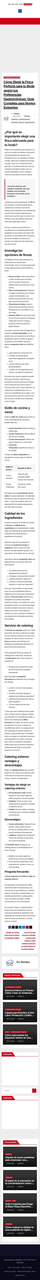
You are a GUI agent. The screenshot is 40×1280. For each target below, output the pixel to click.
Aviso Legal (16, 1267)
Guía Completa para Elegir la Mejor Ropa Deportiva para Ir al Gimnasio (19, 1206)
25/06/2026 (11, 1163)
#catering (14, 119)
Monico (7, 641)
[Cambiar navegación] (20, 21)
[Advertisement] (20, 46)
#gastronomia (30, 122)
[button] (37, 21)
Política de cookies (26, 1267)
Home (9, 1267)
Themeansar (19, 1262)
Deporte (8, 1200)
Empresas (9, 1154)
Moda (14, 1200)
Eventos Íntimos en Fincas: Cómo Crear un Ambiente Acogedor (19, 993)
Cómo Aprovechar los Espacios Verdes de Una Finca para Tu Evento (18, 1038)
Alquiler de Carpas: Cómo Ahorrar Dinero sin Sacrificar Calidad (12, 935)
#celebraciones (24, 119)
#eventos (14, 122)
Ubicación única (20, 1275)
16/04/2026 (11, 1186)
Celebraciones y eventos (11, 77)
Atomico (16, 113)
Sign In (33, 1271)
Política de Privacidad (23, 1271)
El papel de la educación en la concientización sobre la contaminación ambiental (19, 1183)
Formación (9, 1177)
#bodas (27, 116)
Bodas (7, 1032)
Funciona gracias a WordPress (13, 1260)
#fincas (21, 122)
